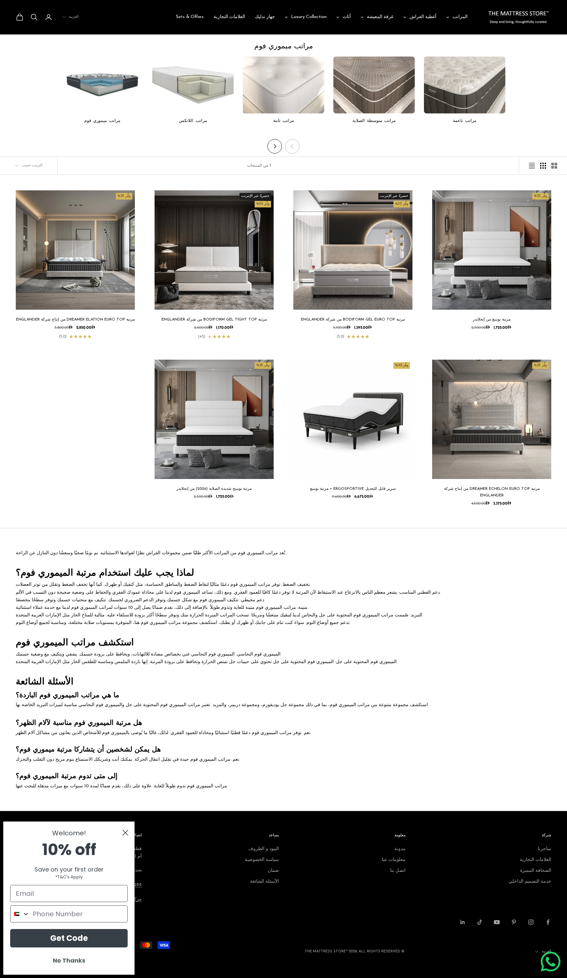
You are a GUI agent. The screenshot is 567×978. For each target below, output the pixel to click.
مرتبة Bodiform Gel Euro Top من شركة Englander (353, 320)
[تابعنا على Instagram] (531, 922)
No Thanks (69, 960)
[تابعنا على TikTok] (479, 922)
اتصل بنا (398, 870)
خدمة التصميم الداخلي (530, 881)
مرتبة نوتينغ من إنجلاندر (492, 320)
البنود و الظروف (263, 849)
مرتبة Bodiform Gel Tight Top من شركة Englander (214, 320)
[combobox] (20, 914)
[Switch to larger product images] (554, 166)
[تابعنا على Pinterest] (514, 922)
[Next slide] (274, 146)
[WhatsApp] (550, 961)
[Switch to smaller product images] (543, 166)
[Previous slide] (292, 146)
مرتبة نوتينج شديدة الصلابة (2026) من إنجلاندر (214, 489)
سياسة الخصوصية (262, 859)
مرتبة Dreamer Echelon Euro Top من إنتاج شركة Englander (492, 492)
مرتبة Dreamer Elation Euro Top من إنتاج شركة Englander (75, 320)
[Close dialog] (125, 832)
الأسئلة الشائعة (264, 881)
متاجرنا (544, 849)
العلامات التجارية (535, 859)
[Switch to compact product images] (532, 166)
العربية (73, 17)
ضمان (273, 870)
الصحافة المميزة (535, 870)
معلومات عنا (394, 859)
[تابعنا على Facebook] (548, 922)
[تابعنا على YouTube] (497, 922)
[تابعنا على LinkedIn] (462, 922)
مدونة (400, 849)
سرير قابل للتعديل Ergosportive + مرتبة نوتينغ (353, 489)
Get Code (69, 938)
